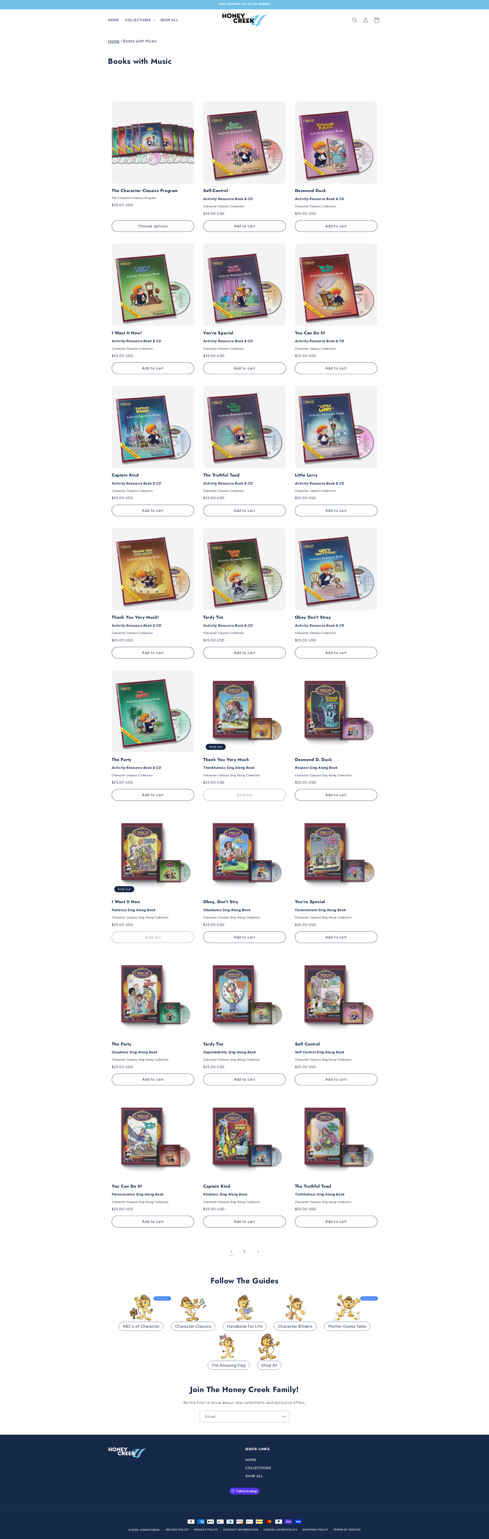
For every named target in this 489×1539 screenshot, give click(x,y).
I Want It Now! (136, 340)
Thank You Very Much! (136, 624)
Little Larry (319, 482)
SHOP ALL (254, 1476)
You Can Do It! (319, 340)
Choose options (153, 226)
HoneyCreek (150, 1530)
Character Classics (193, 1326)
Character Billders (295, 1326)
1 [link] (231, 1251)
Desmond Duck (319, 198)
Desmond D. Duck (323, 767)
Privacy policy (206, 1529)
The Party (136, 767)
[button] (139, 20)
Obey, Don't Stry (231, 909)
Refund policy (177, 1529)
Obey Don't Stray (319, 624)
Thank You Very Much (231, 767)
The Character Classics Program (145, 194)
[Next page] (258, 1251)
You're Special (228, 340)
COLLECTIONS (258, 1468)
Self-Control (228, 198)
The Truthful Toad (228, 482)
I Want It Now (140, 909)
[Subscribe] (283, 1416)
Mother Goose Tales (347, 1326)
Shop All (269, 1365)
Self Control (323, 1051)
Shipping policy (316, 1529)
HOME (250, 1460)
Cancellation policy (280, 1529)
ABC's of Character (141, 1326)
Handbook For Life (244, 1326)
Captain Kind (136, 482)
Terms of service (347, 1529)
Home (113, 41)
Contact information (240, 1529)
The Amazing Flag (228, 1365)
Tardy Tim (228, 624)
